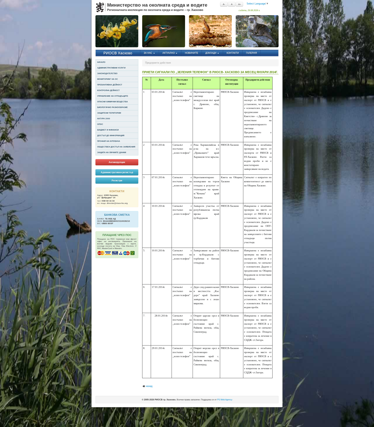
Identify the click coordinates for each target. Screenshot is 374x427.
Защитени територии (109, 113)
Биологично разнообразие (112, 107)
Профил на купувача (108, 141)
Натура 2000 (103, 118)
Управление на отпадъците (112, 96)
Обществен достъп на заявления (116, 147)
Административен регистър (117, 172)
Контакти (233, 53)
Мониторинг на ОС (107, 79)
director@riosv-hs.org (117, 203)
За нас (148, 53)
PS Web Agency (224, 399)
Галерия (251, 53)
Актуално (168, 53)
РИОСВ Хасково (117, 53)
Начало (101, 62)
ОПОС (100, 124)
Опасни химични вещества (112, 102)
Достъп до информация (110, 135)
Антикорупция (117, 162)
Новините (191, 53)
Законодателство (107, 73)
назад (149, 386)
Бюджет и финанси (108, 130)
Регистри (117, 180)
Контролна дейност (108, 90)
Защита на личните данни (111, 152)
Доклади (211, 53)
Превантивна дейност (109, 85)
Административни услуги (111, 68)
